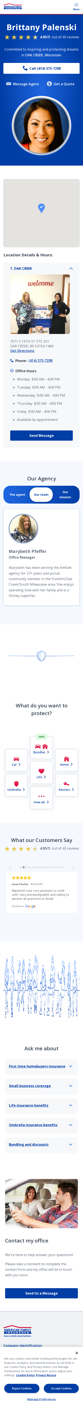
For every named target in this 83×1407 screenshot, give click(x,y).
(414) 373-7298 (40, 360)
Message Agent (26, 84)
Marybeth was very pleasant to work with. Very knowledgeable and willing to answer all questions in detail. (41, 894)
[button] (41, 208)
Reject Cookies (21, 1388)
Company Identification (22, 1345)
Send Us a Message (41, 1293)
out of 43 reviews (59, 37)
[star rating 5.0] (41, 878)
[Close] (77, 1353)
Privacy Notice (46, 1375)
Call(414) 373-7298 (45, 68)
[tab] (17, 494)
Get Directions (22, 350)
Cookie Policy (25, 1375)
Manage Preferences (41, 1399)
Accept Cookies (61, 1388)
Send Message (41, 435)
